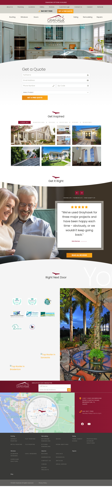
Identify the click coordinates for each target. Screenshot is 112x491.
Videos (44, 464)
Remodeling (44, 436)
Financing (21, 7)
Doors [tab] (52, 122)
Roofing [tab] (64, 122)
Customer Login (64, 7)
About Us (10, 7)
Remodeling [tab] (39, 122)
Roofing (13, 436)
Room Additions (62, 444)
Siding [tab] (75, 122)
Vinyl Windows (31, 453)
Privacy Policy (43, 483)
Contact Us (78, 7)
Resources (60, 457)
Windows (13, 451)
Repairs (74, 451)
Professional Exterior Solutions (92, 441)
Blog (12, 474)
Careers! (89, 7)
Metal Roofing (16, 444)
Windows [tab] (87, 122)
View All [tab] (24, 122)
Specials (59, 453)
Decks (58, 439)
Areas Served (61, 464)
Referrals (100, 7)
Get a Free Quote (65, 11)
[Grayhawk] (23, 387)
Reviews (51, 7)
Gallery (42, 7)
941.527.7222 (88, 411)
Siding (74, 436)
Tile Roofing (30, 444)
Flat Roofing (30, 439)
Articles (59, 460)
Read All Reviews (79, 255)
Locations (32, 7)
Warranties (46, 457)
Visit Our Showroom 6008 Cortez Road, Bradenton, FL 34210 (92, 401)
